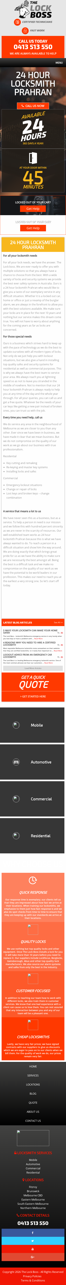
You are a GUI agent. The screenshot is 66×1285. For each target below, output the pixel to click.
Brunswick (33, 1191)
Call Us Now (34, 106)
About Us (33, 1112)
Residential (33, 1172)
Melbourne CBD (33, 1195)
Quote (33, 1102)
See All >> (58, 622)
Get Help (32, 208)
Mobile (33, 1160)
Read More (38, 638)
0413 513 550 (33, 46)
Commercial (33, 1168)
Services (33, 1075)
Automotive (33, 1164)
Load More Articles (33, 668)
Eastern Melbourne (33, 1199)
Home (33, 1066)
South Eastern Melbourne (33, 1204)
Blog (33, 1093)
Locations (33, 1084)
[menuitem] (33, 1187)
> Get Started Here (33, 696)
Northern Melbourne (33, 1208)
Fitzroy (33, 1187)
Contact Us (33, 1121)
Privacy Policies (32, 1276)
